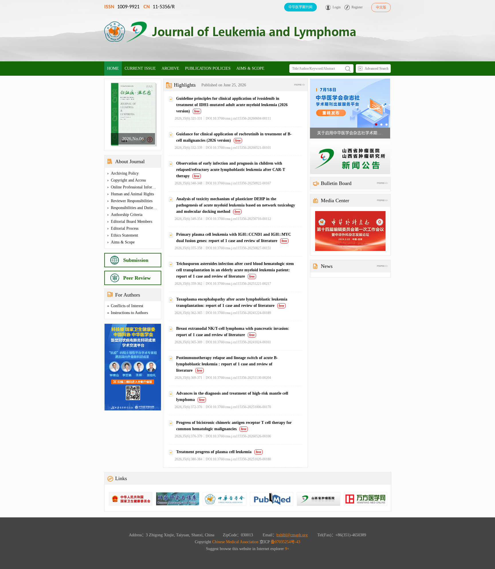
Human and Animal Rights (132, 194)
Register (357, 7)
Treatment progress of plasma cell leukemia (214, 452)
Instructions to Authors (129, 313)
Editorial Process (124, 228)
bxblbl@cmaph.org (292, 535)
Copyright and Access (128, 180)
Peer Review (137, 278)
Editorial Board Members (131, 221)
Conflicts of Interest (127, 306)
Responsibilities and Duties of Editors (141, 208)
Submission (135, 260)
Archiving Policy (125, 173)
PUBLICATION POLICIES (208, 68)
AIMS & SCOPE (250, 68)
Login (337, 7)
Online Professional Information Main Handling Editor (155, 187)
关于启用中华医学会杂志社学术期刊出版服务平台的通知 (350, 133)
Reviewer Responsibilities (131, 201)
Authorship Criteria (126, 215)
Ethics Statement (124, 235)
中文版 (381, 7)
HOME (113, 68)
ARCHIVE (170, 68)
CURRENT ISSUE (140, 68)
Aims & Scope (123, 242)
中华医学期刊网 (300, 7)
